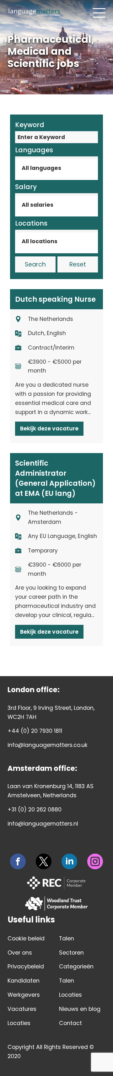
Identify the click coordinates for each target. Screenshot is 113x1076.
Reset (77, 264)
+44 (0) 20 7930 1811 (35, 731)
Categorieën (76, 966)
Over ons (20, 952)
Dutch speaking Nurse (55, 299)
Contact (70, 1023)
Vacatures (22, 1009)
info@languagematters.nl (43, 823)
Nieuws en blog (79, 1009)
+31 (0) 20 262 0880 (35, 809)
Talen (66, 938)
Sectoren (71, 952)
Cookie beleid (26, 938)
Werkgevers (24, 995)
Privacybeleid (26, 966)
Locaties (19, 1023)
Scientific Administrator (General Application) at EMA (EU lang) (55, 478)
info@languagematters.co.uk (48, 745)
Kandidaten (24, 980)
